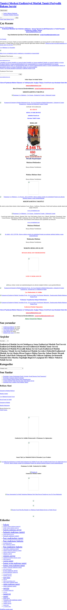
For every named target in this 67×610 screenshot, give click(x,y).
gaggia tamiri (8, 561)
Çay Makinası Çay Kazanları (7, 47)
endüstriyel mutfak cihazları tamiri (12, 557)
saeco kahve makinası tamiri (10, 582)
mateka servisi (7, 575)
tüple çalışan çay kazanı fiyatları (11, 67)
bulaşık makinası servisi (12, 530)
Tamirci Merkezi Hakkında (10, 13)
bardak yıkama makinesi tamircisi (11, 528)
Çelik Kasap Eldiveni (8, 327)
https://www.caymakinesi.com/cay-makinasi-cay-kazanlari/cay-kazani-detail (19, 53)
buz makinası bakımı (13, 541)
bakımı (6, 524)
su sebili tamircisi (8, 590)
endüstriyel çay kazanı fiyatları (39, 64)
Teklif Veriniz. (3, 410)
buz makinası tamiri (9, 544)
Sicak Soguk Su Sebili (6, 399)
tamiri (5, 596)
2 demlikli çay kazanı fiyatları (18, 62)
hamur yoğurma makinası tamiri (12, 567)
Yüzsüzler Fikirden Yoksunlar (11, 15)
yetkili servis (7, 601)
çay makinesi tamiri (7, 606)
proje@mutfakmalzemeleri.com (49, 34)
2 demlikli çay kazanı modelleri (34, 62)
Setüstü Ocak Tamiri (8, 332)
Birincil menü (4, 10)
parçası (5, 579)
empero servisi (9, 556)
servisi (6, 588)
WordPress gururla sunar (6, 609)
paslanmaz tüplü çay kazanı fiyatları (28, 65)
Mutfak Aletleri (4, 393)
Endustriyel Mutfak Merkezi (7, 390)
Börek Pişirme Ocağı (26, 68)
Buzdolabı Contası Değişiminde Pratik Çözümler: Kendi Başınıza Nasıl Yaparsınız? (24, 376)
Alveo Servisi (6, 331)
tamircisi (7, 594)
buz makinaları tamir (13, 538)
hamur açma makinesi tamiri (14, 565)
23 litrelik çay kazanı (47, 62)
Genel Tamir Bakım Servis (7, 19)
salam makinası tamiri (11, 584)
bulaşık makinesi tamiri (11, 536)
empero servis (7, 554)
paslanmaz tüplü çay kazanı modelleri (47, 65)
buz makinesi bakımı (12, 546)
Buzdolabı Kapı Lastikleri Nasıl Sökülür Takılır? (15, 382)
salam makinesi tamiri (9, 586)
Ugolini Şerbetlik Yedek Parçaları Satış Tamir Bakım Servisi (18, 380)
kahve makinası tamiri (7, 569)
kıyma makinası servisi (10, 571)
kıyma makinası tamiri (7, 574)
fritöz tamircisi (7, 559)
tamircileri (5, 592)
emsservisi (10, 27)
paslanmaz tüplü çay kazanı (12, 65)
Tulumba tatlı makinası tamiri (12, 600)
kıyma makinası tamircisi (10, 572)
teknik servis (6, 598)
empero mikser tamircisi (9, 552)
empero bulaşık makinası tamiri (12, 550)
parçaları (6, 577)
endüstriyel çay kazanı (25, 64)
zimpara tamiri (6, 605)
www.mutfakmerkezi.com (33, 32)
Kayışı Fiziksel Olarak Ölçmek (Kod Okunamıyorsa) (17, 379)
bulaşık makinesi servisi (8, 534)
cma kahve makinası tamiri (11, 549)
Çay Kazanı (3, 39)
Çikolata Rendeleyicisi (9, 68)
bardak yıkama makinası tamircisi (11, 526)
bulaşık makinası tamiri (14, 532)
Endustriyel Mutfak (5, 402)
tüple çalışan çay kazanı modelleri (28, 67)
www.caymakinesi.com (33, 210)
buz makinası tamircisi (7, 543)
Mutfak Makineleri (5, 405)
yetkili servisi (7, 603)
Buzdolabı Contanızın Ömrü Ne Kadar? (13, 378)
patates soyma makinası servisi (9, 581)
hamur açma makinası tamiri (14, 563)
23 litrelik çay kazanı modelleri (12, 64)
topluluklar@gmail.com (33, 115)
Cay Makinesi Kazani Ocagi (7, 396)
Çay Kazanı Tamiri (8, 329)
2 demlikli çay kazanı (5, 62)
